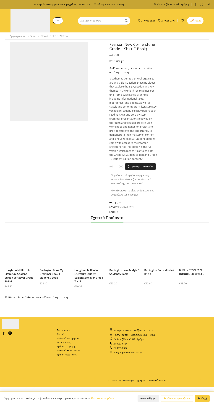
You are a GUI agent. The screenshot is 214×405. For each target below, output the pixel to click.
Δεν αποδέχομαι (148, 398)
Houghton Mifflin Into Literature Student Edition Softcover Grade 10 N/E (19, 275)
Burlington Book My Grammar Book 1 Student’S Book (52, 273)
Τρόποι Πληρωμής (66, 346)
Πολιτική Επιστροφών (68, 350)
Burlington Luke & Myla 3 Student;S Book (124, 272)
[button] (208, 4)
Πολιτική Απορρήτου (68, 338)
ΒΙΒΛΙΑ (44, 36)
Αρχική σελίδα (18, 36)
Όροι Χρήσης (63, 342)
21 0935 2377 (168, 20)
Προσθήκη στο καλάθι (141, 166)
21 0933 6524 (148, 20)
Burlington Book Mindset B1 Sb (159, 272)
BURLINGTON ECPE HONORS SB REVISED (191, 272)
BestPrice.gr (116, 61)
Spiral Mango (128, 380)
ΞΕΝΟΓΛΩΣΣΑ (60, 36)
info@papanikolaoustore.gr (111, 4)
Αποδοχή (202, 398)
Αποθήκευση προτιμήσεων (177, 398)
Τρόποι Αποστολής (66, 354)
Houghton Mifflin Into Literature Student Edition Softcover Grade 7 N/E (88, 275)
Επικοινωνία (63, 330)
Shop (33, 36)
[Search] (126, 20)
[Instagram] (201, 4)
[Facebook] (195, 4)
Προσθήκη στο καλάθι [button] (17, 247)
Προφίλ (61, 334)
